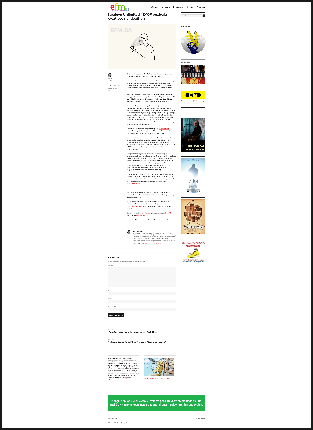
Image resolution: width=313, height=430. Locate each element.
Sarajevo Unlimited (145, 213)
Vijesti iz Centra (112, 83)
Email (110, 298)
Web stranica (112, 306)
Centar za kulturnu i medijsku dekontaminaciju (192, 101)
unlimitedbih (167, 213)
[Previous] (182, 41)
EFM (109, 418)
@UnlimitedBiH (141, 215)
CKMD (115, 418)
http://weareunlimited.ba (135, 206)
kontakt (203, 418)
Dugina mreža (193, 41)
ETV (112, 418)
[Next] (203, 41)
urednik (110, 78)
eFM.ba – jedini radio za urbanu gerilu (117, 423)
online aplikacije (164, 128)
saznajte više (124, 379)
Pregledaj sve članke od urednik (153, 243)
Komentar (112, 265)
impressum (197, 418)
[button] (182, 74)
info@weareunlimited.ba (135, 183)
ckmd (109, 85)
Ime (109, 290)
